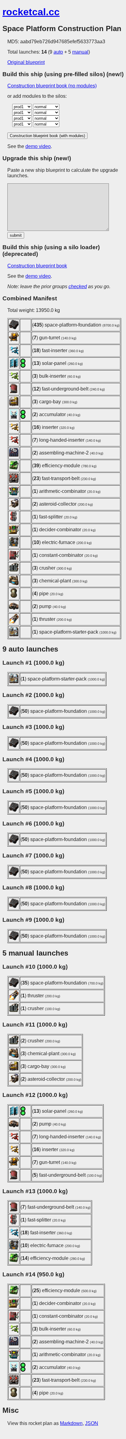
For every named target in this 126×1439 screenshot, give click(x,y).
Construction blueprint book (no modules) (52, 85)
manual (80, 52)
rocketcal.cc (31, 11)
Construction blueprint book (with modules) (47, 135)
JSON (91, 1423)
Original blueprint (26, 62)
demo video (38, 146)
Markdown (71, 1423)
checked (78, 286)
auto (58, 52)
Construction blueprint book (37, 265)
